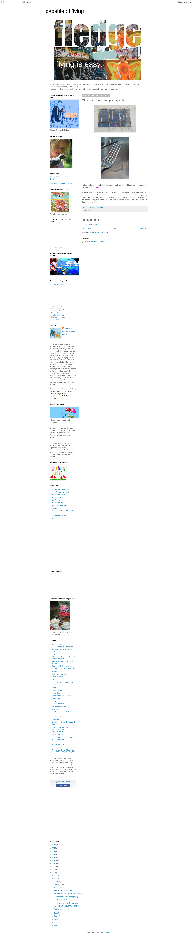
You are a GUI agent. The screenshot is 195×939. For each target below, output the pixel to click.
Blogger (107, 933)
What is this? (57, 247)
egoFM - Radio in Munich (61, 492)
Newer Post (87, 229)
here (57, 319)
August (56, 888)
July (55, 913)
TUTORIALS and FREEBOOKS (61, 183)
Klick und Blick (57, 518)
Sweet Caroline (57, 735)
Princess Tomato (58, 732)
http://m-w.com (57, 500)
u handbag (56, 742)
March (56, 925)
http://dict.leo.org (58, 497)
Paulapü (55, 725)
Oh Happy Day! (57, 719)
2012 (54, 857)
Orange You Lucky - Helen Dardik (64, 722)
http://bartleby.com (58, 495)
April (56, 922)
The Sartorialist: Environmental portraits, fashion (63, 738)
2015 (54, 848)
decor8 (54, 671)
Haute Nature (56, 693)
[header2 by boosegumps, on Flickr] (97, 79)
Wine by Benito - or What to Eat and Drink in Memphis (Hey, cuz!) (63, 751)
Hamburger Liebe (58, 690)
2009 (54, 867)
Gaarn (54, 688)
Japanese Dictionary (59, 515)
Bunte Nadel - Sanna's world (62, 666)
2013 (54, 854)
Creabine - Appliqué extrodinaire (63, 669)
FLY (76, 87)
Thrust (90, 210)
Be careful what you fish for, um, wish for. (68, 894)
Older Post (143, 229)
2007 (54, 873)
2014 (54, 851)
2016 (54, 845)
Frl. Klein (55, 685)
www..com (58, 225)
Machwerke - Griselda (60, 706)
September (58, 885)
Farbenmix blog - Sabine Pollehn (63, 682)
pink (97, 187)
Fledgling (68, 328)
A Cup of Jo (56, 654)
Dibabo (54, 679)
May (55, 919)
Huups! (54, 508)
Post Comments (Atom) (100, 233)
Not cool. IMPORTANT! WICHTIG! (66, 906)
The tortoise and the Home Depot (66, 903)
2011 (54, 860)
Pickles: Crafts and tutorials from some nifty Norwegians (63, 728)
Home (115, 229)
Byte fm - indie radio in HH (61, 489)
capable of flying (65, 11)
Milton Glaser (56, 709)
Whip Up (55, 747)
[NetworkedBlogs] (63, 782)
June (56, 916)
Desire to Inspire (58, 677)
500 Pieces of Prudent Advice (62, 647)
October (57, 882)
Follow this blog (63, 785)
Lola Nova (55, 701)
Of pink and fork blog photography (66, 897)
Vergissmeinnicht (58, 745)
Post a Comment (91, 224)
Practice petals (59, 909)
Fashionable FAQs (60, 900)
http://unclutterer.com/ (59, 505)
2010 (54, 864)
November (58, 878)
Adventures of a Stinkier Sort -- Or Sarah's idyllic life (64, 658)
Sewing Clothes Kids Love (59, 177)
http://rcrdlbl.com (58, 503)
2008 (54, 870)
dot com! (53, 179)
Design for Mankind (59, 674)
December (58, 875)
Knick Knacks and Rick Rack (62, 696)
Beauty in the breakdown (63, 891)
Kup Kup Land (57, 698)
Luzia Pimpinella (58, 704)
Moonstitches (56, 716)
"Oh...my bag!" (57, 644)
